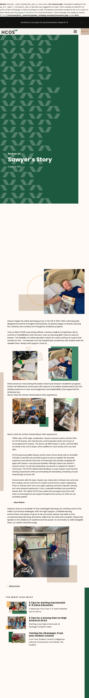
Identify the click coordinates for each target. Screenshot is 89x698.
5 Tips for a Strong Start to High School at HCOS (48, 619)
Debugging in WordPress (24, 12)
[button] (7, 22)
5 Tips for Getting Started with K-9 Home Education (47, 604)
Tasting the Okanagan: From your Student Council (46, 634)
